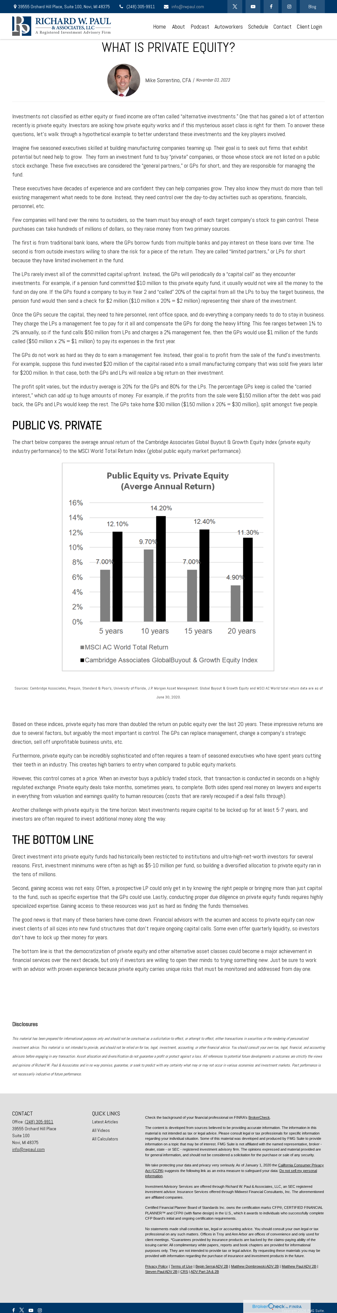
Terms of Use (182, 1266)
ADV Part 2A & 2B (205, 1272)
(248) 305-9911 (140, 7)
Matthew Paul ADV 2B (299, 1266)
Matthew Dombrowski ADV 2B (255, 1266)
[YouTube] (253, 6)
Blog (312, 7)
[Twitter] (234, 6)
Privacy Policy (156, 1266)
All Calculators (105, 1139)
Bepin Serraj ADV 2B (211, 1266)
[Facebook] (271, 6)
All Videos (101, 1130)
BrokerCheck (259, 1117)
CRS (184, 1272)
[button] (159, 26)
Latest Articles (105, 1122)
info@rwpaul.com (187, 7)
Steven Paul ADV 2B (161, 1272)
